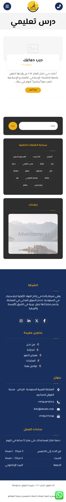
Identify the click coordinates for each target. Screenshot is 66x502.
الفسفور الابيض (19, 156)
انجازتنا (31, 350)
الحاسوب (36, 156)
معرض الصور (30, 355)
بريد (52, 164)
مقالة (47, 178)
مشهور (39, 171)
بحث (13, 126)
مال (50, 171)
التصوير (49, 156)
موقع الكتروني (31, 178)
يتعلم (25, 185)
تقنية (42, 164)
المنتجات (30, 361)
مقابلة (15, 171)
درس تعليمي (28, 164)
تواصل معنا (30, 366)
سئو (14, 164)
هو (17, 178)
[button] (44, 321)
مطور (27, 171)
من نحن (30, 345)
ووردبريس (38, 185)
